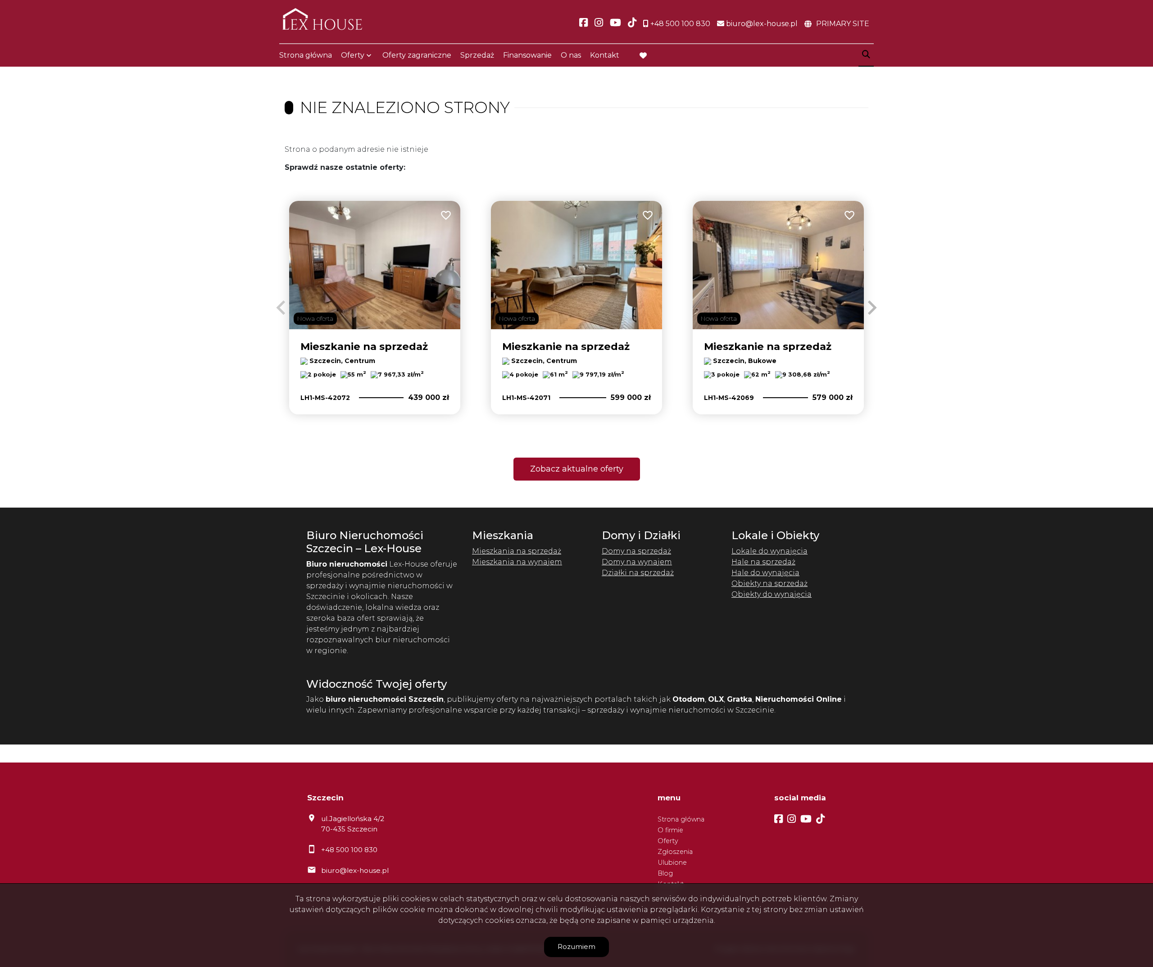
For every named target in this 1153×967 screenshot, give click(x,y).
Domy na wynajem (637, 562)
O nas (571, 55)
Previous (281, 307)
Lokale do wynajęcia (769, 551)
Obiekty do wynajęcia (771, 594)
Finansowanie (527, 55)
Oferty (352, 55)
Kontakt (604, 55)
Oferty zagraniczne (416, 55)
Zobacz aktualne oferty (576, 469)
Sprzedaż (477, 55)
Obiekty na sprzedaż (769, 583)
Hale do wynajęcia (765, 572)
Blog (665, 873)
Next (872, 307)
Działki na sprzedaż (638, 572)
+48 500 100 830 (349, 849)
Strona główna (305, 55)
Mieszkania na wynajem (517, 562)
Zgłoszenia (675, 852)
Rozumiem (576, 946)
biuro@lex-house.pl (355, 870)
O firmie (670, 830)
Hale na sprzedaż (763, 562)
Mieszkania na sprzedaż (516, 551)
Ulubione (672, 862)
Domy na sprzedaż (636, 551)
